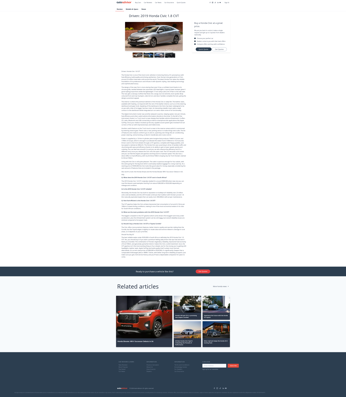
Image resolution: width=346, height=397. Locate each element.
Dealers (149, 371)
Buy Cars (138, 3)
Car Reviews (148, 3)
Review (120, 9)
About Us (150, 367)
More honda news (220, 286)
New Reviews (123, 365)
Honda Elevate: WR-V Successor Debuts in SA (167, 172)
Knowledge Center (180, 367)
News (143, 9)
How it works (151, 369)
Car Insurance (169, 3)
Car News (158, 3)
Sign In (227, 3)
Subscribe (233, 366)
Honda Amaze (141, 172)
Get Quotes (219, 49)
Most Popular (123, 367)
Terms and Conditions (181, 365)
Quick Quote (181, 3)
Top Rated (122, 369)
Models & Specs (132, 9)
